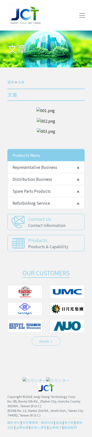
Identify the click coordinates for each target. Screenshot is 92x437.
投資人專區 (39, 427)
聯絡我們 (70, 427)
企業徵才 (55, 427)
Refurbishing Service (31, 203)
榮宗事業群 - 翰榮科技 (37, 422)
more (44, 341)
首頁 (10, 82)
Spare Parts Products (32, 191)
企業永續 (22, 427)
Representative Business (35, 167)
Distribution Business (32, 179)
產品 (59, 422)
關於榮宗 (13, 422)
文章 (21, 82)
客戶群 (69, 422)
